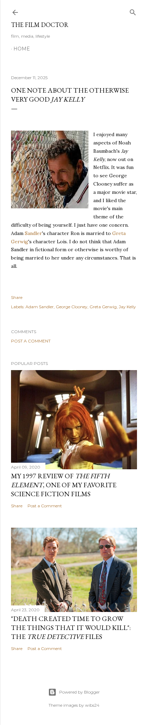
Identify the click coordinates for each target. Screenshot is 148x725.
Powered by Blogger (79, 692)
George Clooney (71, 306)
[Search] (133, 11)
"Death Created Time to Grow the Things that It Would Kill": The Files (71, 627)
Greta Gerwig (103, 306)
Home (21, 49)
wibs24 (92, 705)
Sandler (33, 233)
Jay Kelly (127, 306)
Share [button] (16, 297)
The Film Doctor (39, 25)
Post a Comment (31, 340)
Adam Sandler (39, 306)
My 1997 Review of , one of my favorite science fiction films (63, 484)
